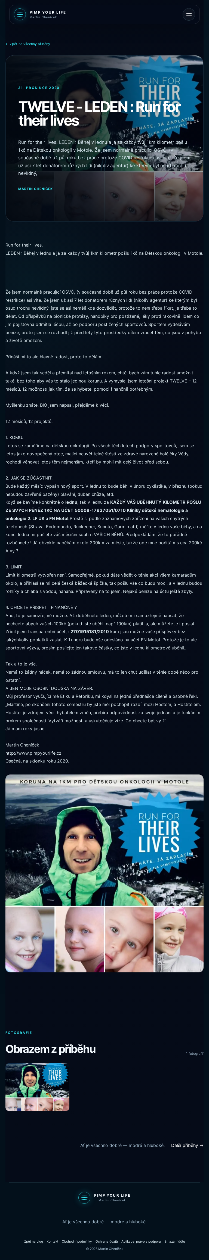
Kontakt (52, 1241)
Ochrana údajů (107, 1241)
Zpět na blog (33, 1241)
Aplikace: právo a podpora (141, 1241)
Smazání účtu (174, 1241)
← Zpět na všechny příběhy (27, 44)
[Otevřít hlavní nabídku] (189, 14)
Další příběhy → (187, 1145)
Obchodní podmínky (77, 1241)
